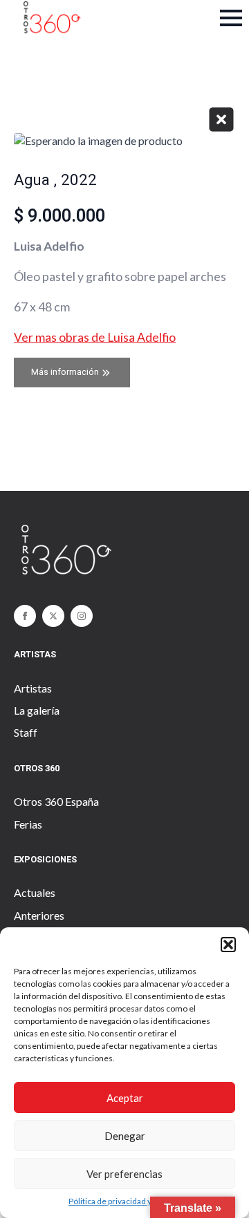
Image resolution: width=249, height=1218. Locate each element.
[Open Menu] (231, 18)
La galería (36, 710)
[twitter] (53, 616)
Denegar (124, 1136)
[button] (228, 944)
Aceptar (125, 1098)
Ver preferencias (124, 1174)
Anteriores (39, 915)
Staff (25, 732)
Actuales (34, 892)
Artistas (33, 688)
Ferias (28, 824)
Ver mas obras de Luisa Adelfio (95, 337)
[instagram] (82, 616)
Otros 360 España (56, 801)
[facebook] (25, 616)
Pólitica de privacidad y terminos (127, 1201)
